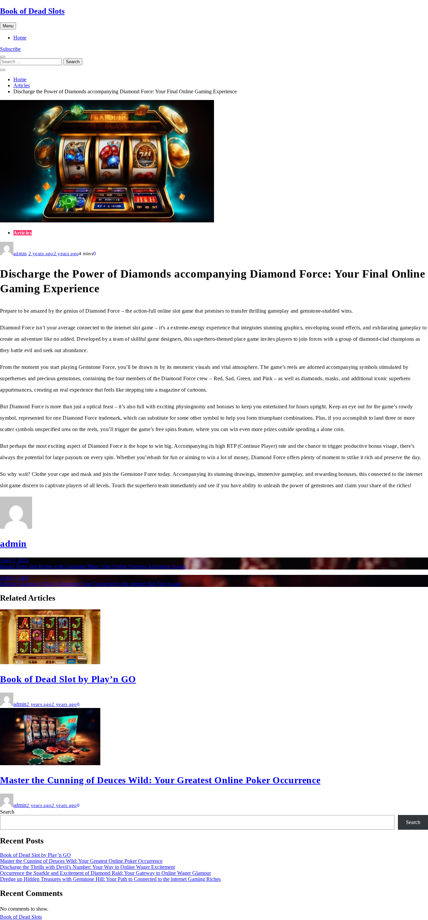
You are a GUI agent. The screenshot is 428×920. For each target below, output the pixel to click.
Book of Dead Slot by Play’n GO (68, 679)
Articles (22, 232)
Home (19, 37)
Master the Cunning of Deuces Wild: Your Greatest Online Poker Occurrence (160, 780)
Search (7, 812)
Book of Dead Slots (32, 11)
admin (20, 253)
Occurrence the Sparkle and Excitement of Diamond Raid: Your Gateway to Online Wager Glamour (105, 873)
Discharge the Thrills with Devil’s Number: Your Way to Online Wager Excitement (87, 867)
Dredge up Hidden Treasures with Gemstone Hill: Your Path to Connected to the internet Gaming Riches (110, 879)
